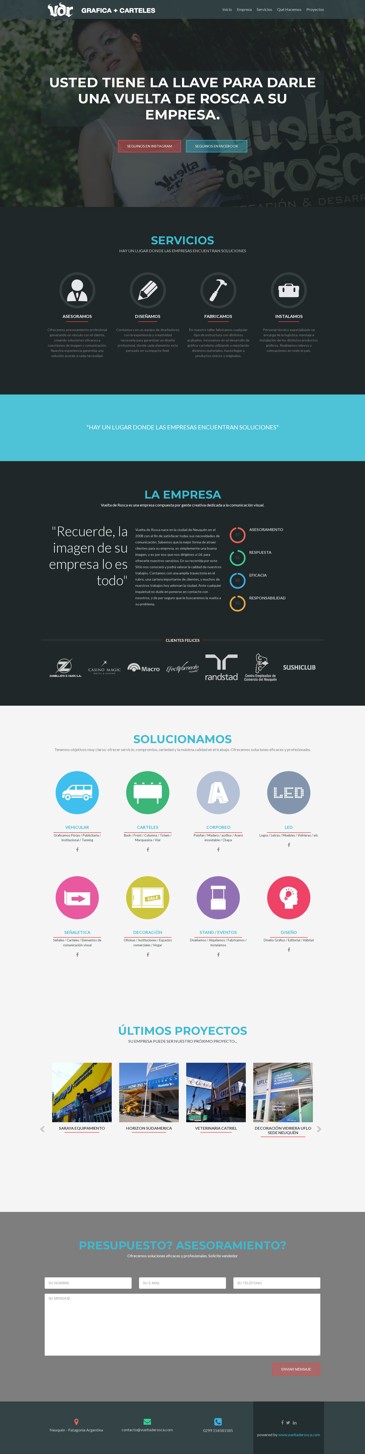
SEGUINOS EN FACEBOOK (216, 146)
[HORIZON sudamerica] (149, 1092)
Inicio (227, 9)
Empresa (244, 9)
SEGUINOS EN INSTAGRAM (149, 146)
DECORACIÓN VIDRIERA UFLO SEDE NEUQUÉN (283, 1130)
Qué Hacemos (289, 9)
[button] (42, 1129)
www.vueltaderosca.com (299, 1434)
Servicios (264, 9)
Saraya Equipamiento (82, 1128)
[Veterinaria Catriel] (216, 1092)
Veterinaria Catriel (216, 1128)
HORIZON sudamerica (149, 1128)
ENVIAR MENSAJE (296, 1369)
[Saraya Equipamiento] (82, 1092)
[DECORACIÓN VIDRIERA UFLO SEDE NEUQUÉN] (283, 1092)
